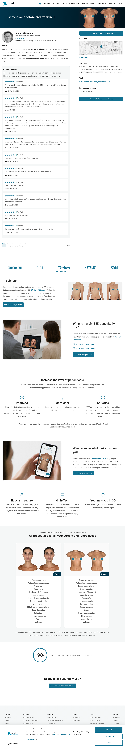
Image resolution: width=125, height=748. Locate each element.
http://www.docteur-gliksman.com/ (94, 81)
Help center (77, 720)
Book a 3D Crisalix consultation (101, 33)
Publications (102, 3)
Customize (107, 736)
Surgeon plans (28, 723)
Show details (30, 739)
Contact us (76, 717)
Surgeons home (28, 717)
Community (51, 723)
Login (120, 3)
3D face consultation (85, 344)
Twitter (115, 720)
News (7, 723)
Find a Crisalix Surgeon (71, 3)
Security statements (97, 723)
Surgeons (56, 3)
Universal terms (95, 717)
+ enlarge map (84, 57)
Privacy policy (95, 720)
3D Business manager (30, 720)
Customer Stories (88, 3)
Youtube (116, 723)
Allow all (109, 730)
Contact (112, 3)
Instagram (116, 717)
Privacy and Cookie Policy (62, 734)
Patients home (52, 717)
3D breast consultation (86, 348)
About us (8, 717)
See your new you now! (13, 305)
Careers (7, 720)
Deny (108, 743)
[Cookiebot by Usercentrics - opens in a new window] (12, 744)
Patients (47, 3)
